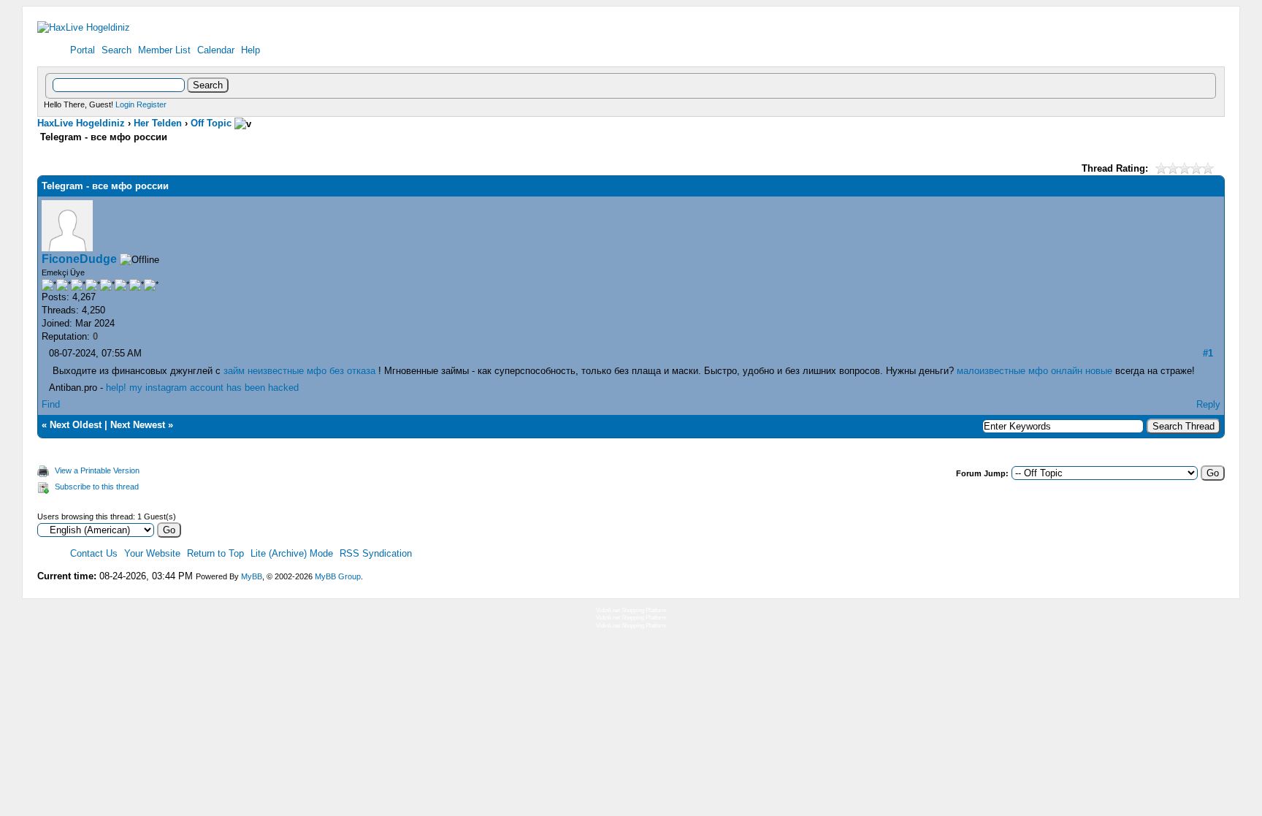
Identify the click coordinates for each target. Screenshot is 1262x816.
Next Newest (137, 424)
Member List (164, 50)
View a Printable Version (97, 470)
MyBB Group (338, 576)
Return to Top (215, 553)
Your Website (152, 553)
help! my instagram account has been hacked (202, 387)
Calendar (215, 50)
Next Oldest (76, 424)
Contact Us (94, 553)
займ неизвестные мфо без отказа (299, 370)
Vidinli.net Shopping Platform (631, 610)
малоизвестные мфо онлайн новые (1034, 370)
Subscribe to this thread (97, 486)
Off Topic (211, 123)
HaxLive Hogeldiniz (81, 123)
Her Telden (158, 123)
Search (116, 50)
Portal (82, 50)
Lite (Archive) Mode (292, 553)
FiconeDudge (79, 259)
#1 (1208, 353)
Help (250, 50)
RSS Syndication (376, 553)
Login (124, 104)
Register (152, 104)
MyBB (251, 576)
